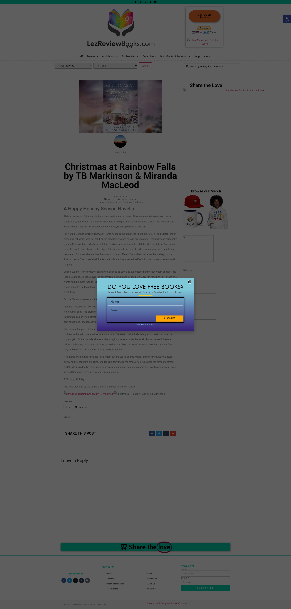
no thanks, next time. (145, 324)
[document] (145, 304)
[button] (190, 282)
